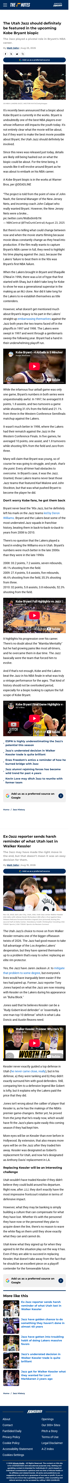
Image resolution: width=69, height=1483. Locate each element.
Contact (8, 1425)
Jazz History (19, 809)
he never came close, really (28, 1071)
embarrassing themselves (34, 318)
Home (6, 809)
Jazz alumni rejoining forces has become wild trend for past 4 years (33, 771)
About (6, 1419)
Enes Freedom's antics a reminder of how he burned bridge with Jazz (35, 761)
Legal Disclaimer (52, 1443)
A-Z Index (48, 1449)
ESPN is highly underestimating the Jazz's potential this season (34, 743)
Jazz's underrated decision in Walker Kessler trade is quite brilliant (30, 752)
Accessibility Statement (18, 1449)
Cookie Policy (11, 1443)
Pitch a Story (50, 1431)
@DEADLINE (23, 184)
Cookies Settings (13, 1455)
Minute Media (18, 1463)
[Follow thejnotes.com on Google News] (60, 795)
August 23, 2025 (55, 222)
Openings (48, 1419)
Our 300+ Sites (51, 1425)
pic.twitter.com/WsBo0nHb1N (22, 218)
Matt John (13, 48)
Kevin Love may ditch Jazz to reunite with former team (34, 780)
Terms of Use (50, 1437)
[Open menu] (5, 5)
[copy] (23, 54)
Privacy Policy (11, 1437)
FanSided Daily (12, 1431)
